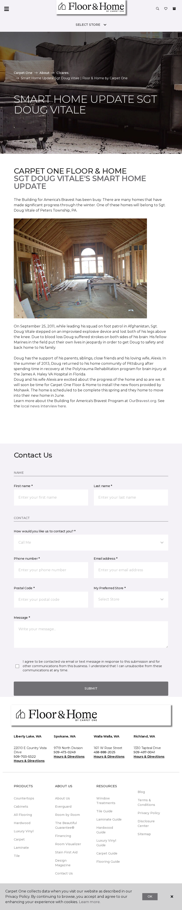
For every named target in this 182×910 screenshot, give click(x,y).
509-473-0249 (65, 752)
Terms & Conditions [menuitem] (146, 802)
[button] (157, 9)
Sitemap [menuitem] (144, 834)
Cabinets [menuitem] (21, 807)
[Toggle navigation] (6, 9)
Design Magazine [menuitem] (63, 862)
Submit (91, 688)
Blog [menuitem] (141, 792)
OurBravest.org (142, 401)
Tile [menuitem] (17, 856)
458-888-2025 (104, 752)
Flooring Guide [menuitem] (108, 862)
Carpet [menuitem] (19, 839)
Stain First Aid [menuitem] (66, 852)
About (44, 73)
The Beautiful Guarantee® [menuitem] (66, 825)
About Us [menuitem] (62, 798)
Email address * (105, 558)
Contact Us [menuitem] (64, 873)
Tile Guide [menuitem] (104, 811)
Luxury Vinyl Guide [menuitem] (106, 843)
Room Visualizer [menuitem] (68, 844)
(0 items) (174, 8)
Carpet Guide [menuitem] (106, 853)
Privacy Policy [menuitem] (149, 813)
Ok (150, 896)
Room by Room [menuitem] (67, 815)
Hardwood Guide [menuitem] (104, 830)
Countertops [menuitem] (24, 798)
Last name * (103, 486)
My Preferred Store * (109, 588)
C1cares (62, 73)
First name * (23, 486)
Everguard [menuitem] (63, 807)
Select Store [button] (88, 25)
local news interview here (43, 406)
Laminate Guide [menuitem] (109, 819)
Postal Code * (24, 588)
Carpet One (23, 73)
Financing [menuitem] (63, 836)
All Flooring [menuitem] (23, 815)
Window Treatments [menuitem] (105, 800)
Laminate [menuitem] (21, 848)
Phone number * (27, 558)
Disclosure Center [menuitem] (146, 823)
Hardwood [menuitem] (22, 823)
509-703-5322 (25, 757)
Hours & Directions (29, 761)
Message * (22, 617)
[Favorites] (166, 9)
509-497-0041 (144, 752)
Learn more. (89, 902)
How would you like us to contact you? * (44, 531)
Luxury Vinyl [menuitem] (24, 831)
